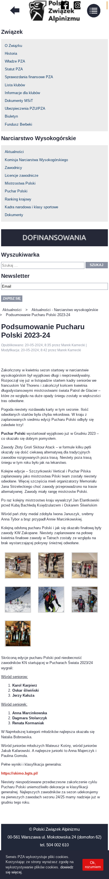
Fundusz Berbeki (18, 124)
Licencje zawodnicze (21, 175)
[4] (85, 577)
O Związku (13, 46)
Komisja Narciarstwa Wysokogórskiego (36, 160)
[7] (85, 611)
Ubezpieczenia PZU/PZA (25, 108)
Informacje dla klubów (22, 93)
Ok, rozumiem (93, 865)
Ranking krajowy (18, 199)
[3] (51, 577)
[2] (18, 577)
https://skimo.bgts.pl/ (19, 773)
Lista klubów (15, 85)
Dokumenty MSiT (19, 101)
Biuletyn (11, 116)
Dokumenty (14, 215)
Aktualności (14, 152)
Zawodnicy (13, 168)
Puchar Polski (16, 191)
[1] (18, 645)
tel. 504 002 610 (54, 844)
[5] (18, 611)
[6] (51, 611)
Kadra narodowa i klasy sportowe (31, 207)
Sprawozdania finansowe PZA (29, 77)
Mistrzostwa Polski (20, 183)
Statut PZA (14, 69)
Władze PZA (15, 61)
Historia (11, 53)
